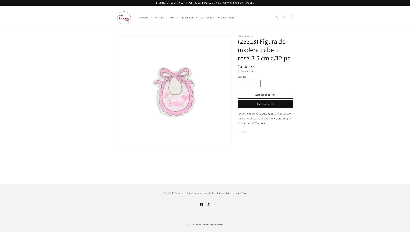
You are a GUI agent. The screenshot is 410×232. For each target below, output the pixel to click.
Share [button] (244, 131)
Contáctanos (239, 193)
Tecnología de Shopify (214, 225)
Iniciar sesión (194, 193)
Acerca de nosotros (174, 193)
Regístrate (209, 193)
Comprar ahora (265, 103)
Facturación (223, 193)
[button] (144, 17)
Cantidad (242, 77)
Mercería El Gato (199, 225)
